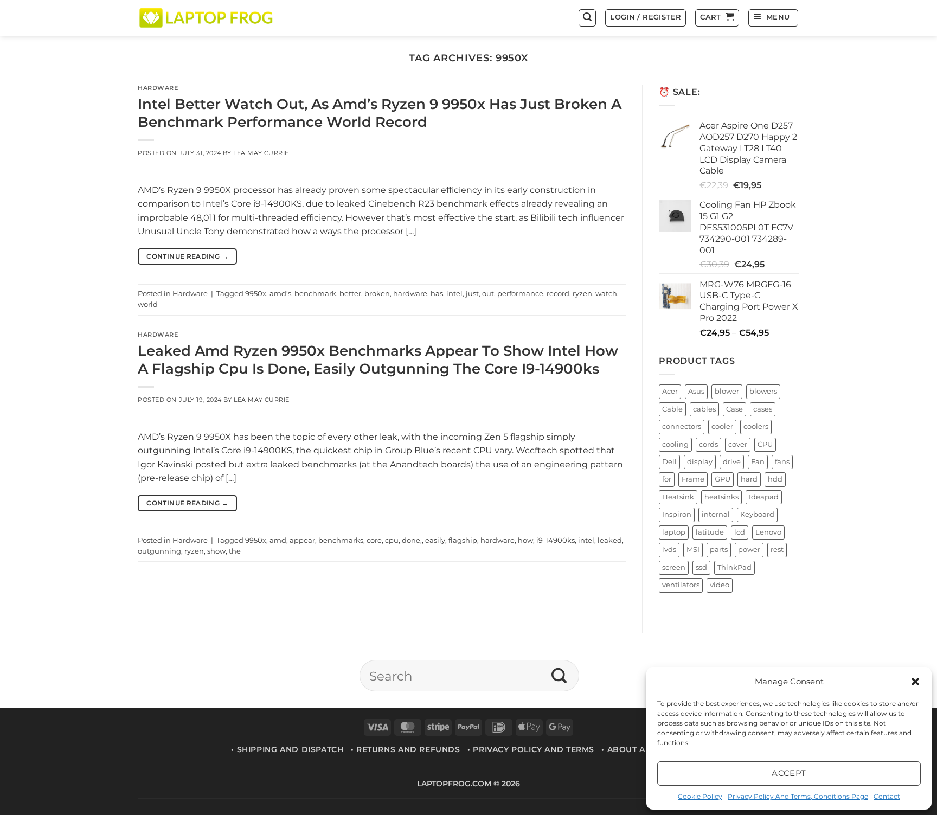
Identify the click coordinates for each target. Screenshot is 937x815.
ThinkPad (734, 567)
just (472, 294)
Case (734, 409)
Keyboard (757, 515)
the (235, 551)
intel (454, 294)
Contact (887, 796)
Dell (669, 462)
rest (777, 550)
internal (716, 515)
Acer (670, 392)
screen (673, 567)
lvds (669, 550)
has (437, 294)
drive (732, 462)
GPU (722, 480)
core (374, 540)
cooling (675, 444)
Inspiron (676, 515)
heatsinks (721, 497)
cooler (722, 426)
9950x (255, 294)
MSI (692, 550)
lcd (739, 532)
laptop (673, 532)
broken (377, 294)
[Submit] (559, 675)
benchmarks (340, 540)
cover (737, 444)
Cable (672, 409)
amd (277, 540)
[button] (915, 681)
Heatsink (678, 497)
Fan (758, 462)
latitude (710, 532)
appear (302, 540)
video (719, 585)
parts (719, 550)
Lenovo (768, 532)
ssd (701, 567)
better (350, 294)
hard (749, 480)
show (216, 551)
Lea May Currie (261, 153)
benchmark (315, 294)
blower (727, 392)
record (558, 294)
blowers (763, 392)
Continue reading (187, 256)
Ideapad (764, 497)
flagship (462, 540)
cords (708, 444)
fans (782, 462)
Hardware (158, 88)
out (488, 294)
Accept (789, 773)
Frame (693, 480)
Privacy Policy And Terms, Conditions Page (798, 796)
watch (606, 294)
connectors (681, 426)
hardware (410, 294)
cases (762, 409)
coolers (755, 426)
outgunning (159, 551)
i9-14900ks (555, 540)
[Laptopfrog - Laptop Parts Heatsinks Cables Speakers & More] (207, 18)
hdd (775, 480)
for (666, 480)
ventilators (680, 585)
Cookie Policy (700, 796)
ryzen (582, 294)
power (749, 550)
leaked (610, 540)
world (148, 304)
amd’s (280, 294)
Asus (696, 392)
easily (435, 540)
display (700, 462)
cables (704, 409)
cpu (392, 540)
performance (520, 294)
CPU (765, 444)
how (525, 540)
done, (412, 540)
